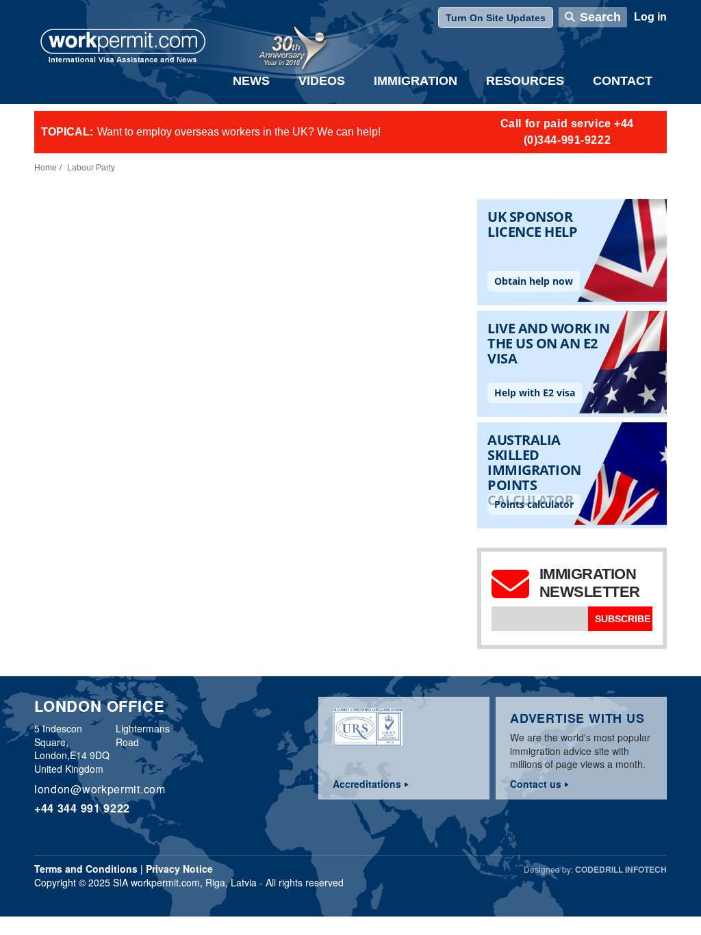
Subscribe (622, 618)
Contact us (535, 784)
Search (600, 17)
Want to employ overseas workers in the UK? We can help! (239, 132)
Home (45, 167)
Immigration (415, 81)
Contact (622, 81)
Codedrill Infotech (621, 869)
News (251, 81)
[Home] (123, 47)
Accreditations (367, 784)
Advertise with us (577, 718)
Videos (321, 81)
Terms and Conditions (86, 868)
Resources (525, 81)
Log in (650, 17)
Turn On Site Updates (496, 17)
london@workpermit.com (100, 789)
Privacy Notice (179, 868)
